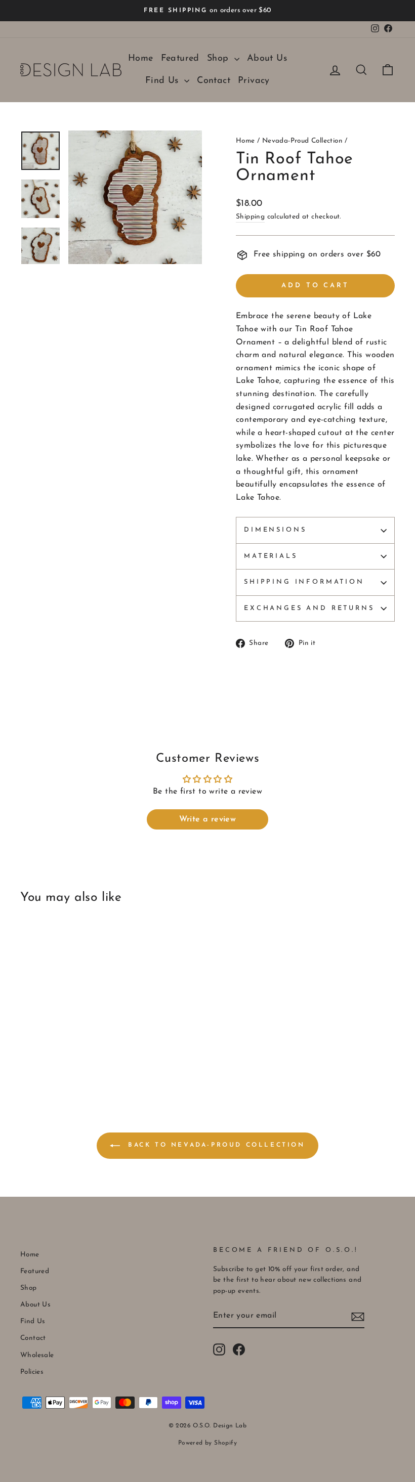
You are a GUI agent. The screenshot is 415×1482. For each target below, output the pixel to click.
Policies (32, 1372)
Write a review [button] (207, 819)
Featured (180, 58)
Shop (219, 58)
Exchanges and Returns (309, 608)
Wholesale (37, 1355)
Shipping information (304, 582)
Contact (213, 80)
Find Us (163, 80)
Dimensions (275, 530)
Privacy (254, 80)
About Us (267, 58)
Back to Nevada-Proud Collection (214, 1145)
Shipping (250, 216)
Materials (271, 556)
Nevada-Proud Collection (302, 141)
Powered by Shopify (207, 1443)
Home (140, 58)
